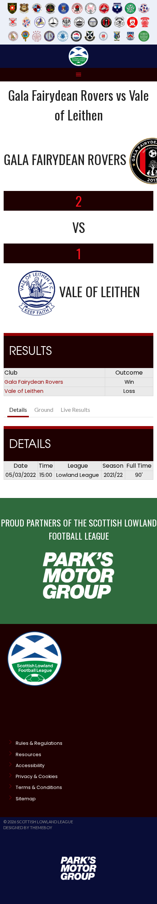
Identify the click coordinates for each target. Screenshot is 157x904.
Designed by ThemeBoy (27, 827)
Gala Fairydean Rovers (33, 382)
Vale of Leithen (23, 391)
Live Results (75, 409)
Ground (43, 409)
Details (18, 409)
